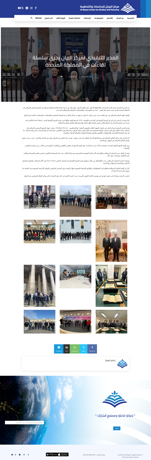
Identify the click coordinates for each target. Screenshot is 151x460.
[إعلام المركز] (90, 76)
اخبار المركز (75, 50)
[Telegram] (26, 8)
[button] (31, 18)
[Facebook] (35, 8)
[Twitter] (22, 8)
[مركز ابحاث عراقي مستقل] (115, 399)
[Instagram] (31, 8)
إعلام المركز (84, 76)
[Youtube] (19, 8)
